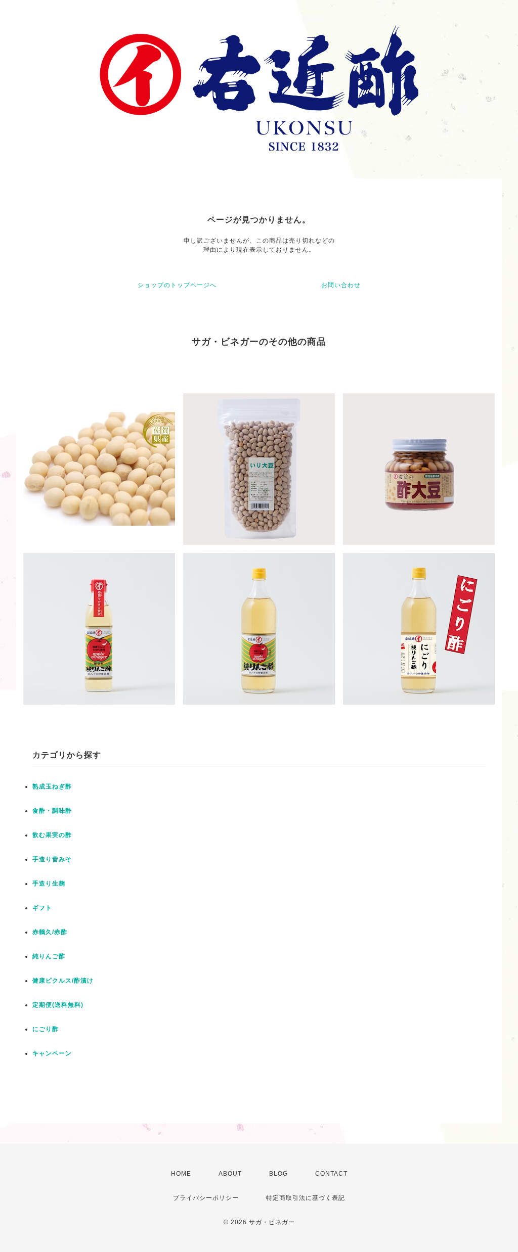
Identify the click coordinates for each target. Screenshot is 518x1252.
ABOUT (230, 1173)
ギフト (42, 907)
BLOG (278, 1173)
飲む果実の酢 (52, 835)
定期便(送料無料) (57, 1004)
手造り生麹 (48, 883)
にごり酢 (45, 1029)
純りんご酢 (48, 956)
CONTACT (331, 1173)
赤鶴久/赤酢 (49, 932)
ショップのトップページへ (177, 285)
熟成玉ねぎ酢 (52, 786)
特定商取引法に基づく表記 (305, 1197)
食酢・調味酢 (52, 810)
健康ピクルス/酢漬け (63, 980)
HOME (181, 1173)
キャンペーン (52, 1053)
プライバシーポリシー (206, 1197)
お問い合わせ (341, 285)
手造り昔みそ (52, 859)
